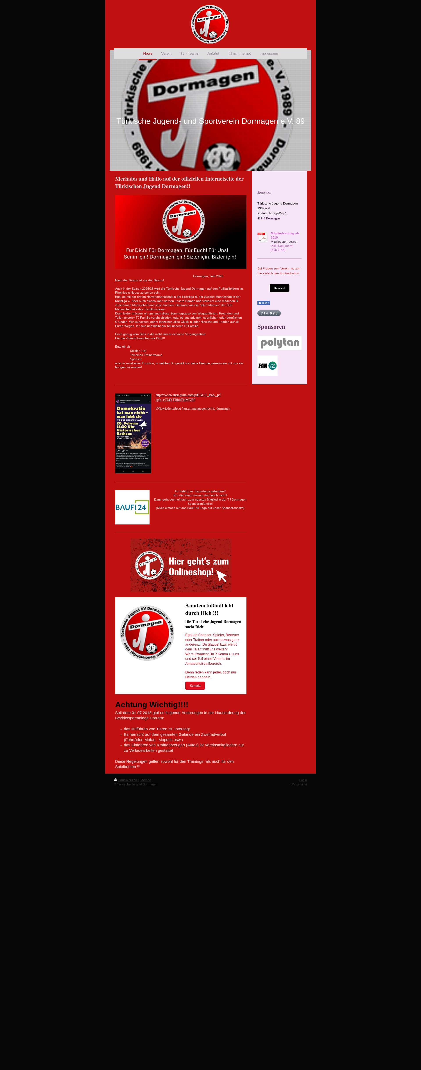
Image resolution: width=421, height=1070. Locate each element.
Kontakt (195, 685)
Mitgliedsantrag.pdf (284, 241)
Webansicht (299, 784)
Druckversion (128, 780)
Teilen (265, 303)
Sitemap (145, 780)
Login (303, 780)
